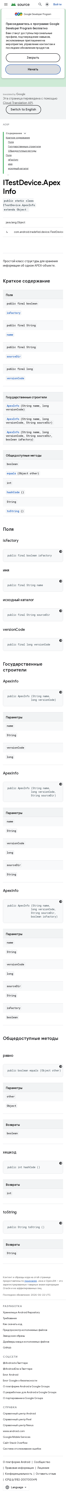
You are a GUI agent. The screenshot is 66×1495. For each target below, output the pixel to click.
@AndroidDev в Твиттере (17, 1368)
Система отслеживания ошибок (22, 1448)
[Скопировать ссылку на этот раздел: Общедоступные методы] (6, 1044)
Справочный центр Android (19, 1413)
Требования (10, 1318)
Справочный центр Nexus (18, 1425)
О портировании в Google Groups (23, 1398)
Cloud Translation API (18, 103)
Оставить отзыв (46, 1473)
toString (13, 511)
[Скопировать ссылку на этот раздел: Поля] (17, 529)
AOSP (6, 124)
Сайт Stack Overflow (15, 1442)
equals (11, 473)
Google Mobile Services (16, 1437)
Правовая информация (19, 1467)
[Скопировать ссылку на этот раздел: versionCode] (29, 630)
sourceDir (14, 356)
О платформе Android (16, 1462)
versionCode (15, 378)
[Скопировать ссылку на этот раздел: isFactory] (23, 541)
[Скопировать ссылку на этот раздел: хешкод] (20, 1152)
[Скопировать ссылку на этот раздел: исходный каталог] (38, 600)
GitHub (7, 1347)
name (10, 334)
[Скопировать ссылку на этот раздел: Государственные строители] (31, 670)
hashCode (13, 492)
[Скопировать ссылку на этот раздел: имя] (13, 570)
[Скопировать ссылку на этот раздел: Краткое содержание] (54, 281)
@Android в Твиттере (15, 1363)
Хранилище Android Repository (21, 1312)
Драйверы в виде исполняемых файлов (26, 1341)
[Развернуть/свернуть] (25, 133)
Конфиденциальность (18, 1473)
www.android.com (14, 1431)
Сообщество (42, 1462)
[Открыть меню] (6, 4)
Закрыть (33, 58)
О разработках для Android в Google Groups (29, 1392)
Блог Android (10, 1374)
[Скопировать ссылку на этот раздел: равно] (18, 1056)
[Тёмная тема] (60, 551)
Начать (33, 69)
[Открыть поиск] (40, 4)
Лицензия (43, 1467)
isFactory (13, 313)
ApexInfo (13, 405)
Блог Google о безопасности (20, 1380)
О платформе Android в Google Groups (26, 1386)
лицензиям (30, 1280)
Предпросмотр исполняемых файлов (25, 1330)
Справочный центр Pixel (17, 1419)
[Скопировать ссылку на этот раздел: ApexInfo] (23, 681)
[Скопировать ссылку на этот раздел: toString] (21, 1212)
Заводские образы (14, 1335)
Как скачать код (12, 1324)
